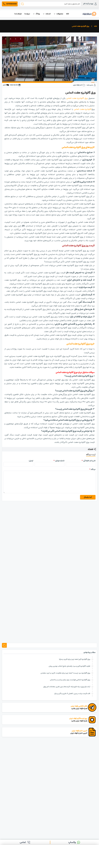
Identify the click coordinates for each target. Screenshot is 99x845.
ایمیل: (31, 460)
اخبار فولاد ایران (77, 85)
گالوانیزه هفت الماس (83, 109)
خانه (67, 13)
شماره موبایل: (58, 460)
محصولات (60, 13)
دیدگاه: (92, 469)
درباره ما (27, 13)
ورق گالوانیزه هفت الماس (77, 98)
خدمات (48, 13)
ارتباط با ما (18, 13)
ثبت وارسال (88, 497)
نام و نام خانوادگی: (88, 460)
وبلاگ (38, 13)
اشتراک (90, 449)
